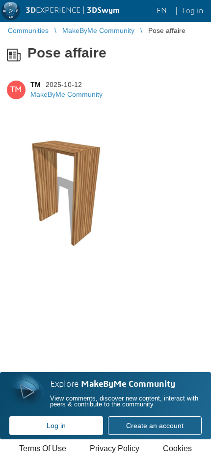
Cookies (177, 448)
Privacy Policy (114, 448)
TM (35, 84)
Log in (56, 425)
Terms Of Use (42, 448)
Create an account (155, 425)
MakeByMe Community (66, 94)
